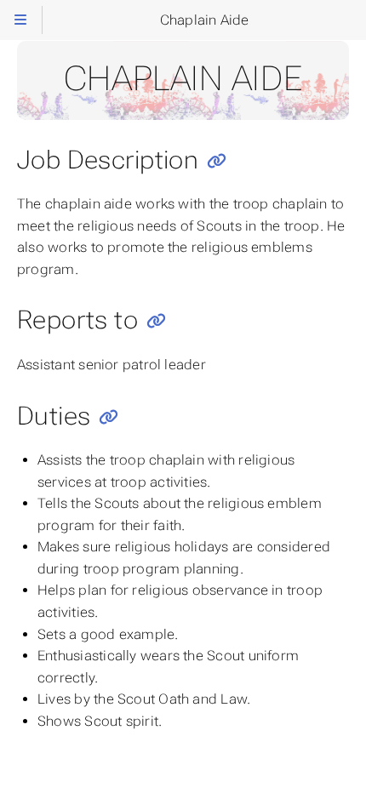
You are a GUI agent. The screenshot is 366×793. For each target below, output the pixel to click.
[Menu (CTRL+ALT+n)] (21, 20)
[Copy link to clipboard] (217, 161)
